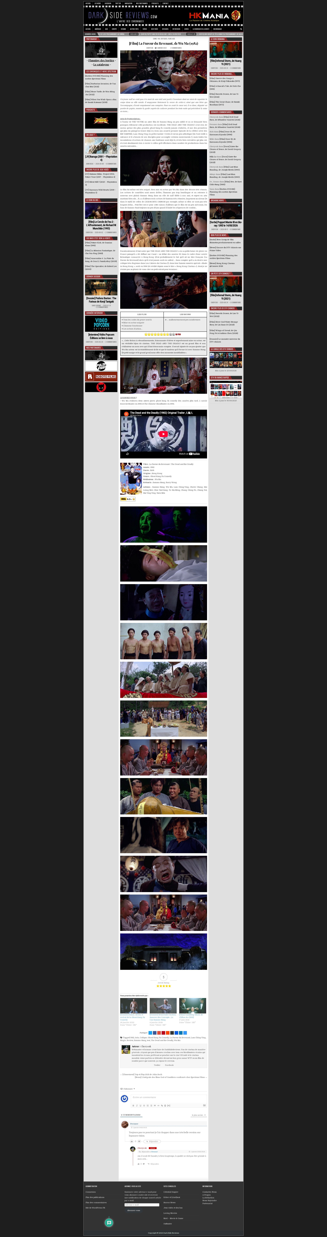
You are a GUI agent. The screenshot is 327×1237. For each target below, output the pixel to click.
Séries (145, 29)
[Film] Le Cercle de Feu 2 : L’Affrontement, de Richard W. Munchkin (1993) (101, 225)
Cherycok (149, 48)
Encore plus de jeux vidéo (97, 169)
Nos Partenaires (142, 3)
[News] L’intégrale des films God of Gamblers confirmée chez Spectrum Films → (171, 1077)
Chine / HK (156, 38)
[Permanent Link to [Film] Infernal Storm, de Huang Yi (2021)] (226, 50)
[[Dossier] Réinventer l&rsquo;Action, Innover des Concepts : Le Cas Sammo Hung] (163, 1005)
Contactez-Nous (209, 1192)
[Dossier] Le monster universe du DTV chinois (225, 340)
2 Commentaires (176, 48)
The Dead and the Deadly (162, 1040)
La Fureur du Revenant (180, 1038)
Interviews (176, 29)
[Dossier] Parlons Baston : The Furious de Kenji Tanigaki (101, 300)
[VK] (237, 29)
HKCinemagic (217, 29)
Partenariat (207, 1203)
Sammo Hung (140, 1040)
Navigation (128, 3)
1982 (132, 1038)
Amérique (98, 29)
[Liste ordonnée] (147, 1105)
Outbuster (168, 1224)
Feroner (134, 1124)
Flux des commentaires (96, 1203)
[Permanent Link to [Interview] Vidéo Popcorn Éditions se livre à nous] (101, 324)
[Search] (241, 29)
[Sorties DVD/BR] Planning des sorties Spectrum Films (223, 192)
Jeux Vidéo (154, 29)
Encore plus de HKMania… (222, 73)
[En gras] (133, 1105)
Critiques (164, 38)
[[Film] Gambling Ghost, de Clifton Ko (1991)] (192, 1005)
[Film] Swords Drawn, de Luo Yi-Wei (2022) (224, 314)
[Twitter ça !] (150, 1033)
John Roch (89, 164)
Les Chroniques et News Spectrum (101, 71)
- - (101, 64)
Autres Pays (134, 29)
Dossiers (165, 29)
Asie (106, 29)
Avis (137, 1038)
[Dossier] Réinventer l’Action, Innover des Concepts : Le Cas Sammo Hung (163, 1017)
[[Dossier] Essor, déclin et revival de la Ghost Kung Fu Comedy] (133, 1005)
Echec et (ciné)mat (172, 1197)
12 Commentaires (102, 307)
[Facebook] (234, 29)
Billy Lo (213, 157)
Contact (166, 3)
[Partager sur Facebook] (154, 1033)
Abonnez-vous (133, 1210)
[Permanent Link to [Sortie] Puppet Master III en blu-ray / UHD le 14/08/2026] (226, 211)
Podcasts (155, 3)
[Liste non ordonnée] (151, 1105)
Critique (143, 1038)
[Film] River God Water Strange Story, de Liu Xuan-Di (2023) (224, 323)
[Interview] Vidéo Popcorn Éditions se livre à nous (101, 336)
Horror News (170, 1203)
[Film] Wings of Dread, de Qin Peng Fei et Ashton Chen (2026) (224, 331)
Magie (123, 1040)
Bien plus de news (218, 235)
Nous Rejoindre (209, 1200)
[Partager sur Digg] (176, 1033)
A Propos (206, 1195)
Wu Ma (177, 1040)
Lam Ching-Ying (198, 1038)
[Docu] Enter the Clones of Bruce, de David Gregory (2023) (225, 149)
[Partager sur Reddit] (168, 1033)
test (148, 1040)
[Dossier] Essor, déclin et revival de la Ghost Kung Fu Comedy (132, 1017)
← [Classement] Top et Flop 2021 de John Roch (141, 1074)
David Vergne (96, 305)
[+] (168, 1105)
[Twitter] (230, 29)
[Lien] (162, 1105)
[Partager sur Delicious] (185, 1033)
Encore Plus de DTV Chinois (223, 308)
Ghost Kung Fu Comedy (158, 1038)
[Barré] (144, 1105)
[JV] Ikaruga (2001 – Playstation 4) (101, 158)
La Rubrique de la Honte (201, 29)
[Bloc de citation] (155, 1105)
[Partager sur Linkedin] (181, 1033)
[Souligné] (140, 1105)
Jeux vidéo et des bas (173, 1208)
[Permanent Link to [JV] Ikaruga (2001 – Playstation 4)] (101, 146)
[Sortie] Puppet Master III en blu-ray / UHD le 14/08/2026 (226, 224)
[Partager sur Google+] (159, 1033)
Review (130, 1040)
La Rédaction (208, 1198)
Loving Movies (170, 1213)
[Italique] (137, 1105)
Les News (98, 3)
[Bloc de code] (158, 1105)
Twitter (118, 3)
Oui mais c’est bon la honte (98, 238)
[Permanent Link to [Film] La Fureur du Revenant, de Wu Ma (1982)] (163, 72)
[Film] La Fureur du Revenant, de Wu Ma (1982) (163, 43)
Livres (186, 29)
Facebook (108, 3)
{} (165, 1105)
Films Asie (171, 38)
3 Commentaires (111, 342)
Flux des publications (95, 1197)
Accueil (88, 3)
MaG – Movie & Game (173, 1218)
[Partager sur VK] (172, 1033)
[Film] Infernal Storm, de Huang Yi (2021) (225, 62)
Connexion (91, 1192)
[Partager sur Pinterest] (163, 1033)
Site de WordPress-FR (95, 1208)
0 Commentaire (111, 164)
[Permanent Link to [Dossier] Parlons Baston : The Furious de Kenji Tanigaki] (101, 287)
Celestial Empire (171, 1192)
